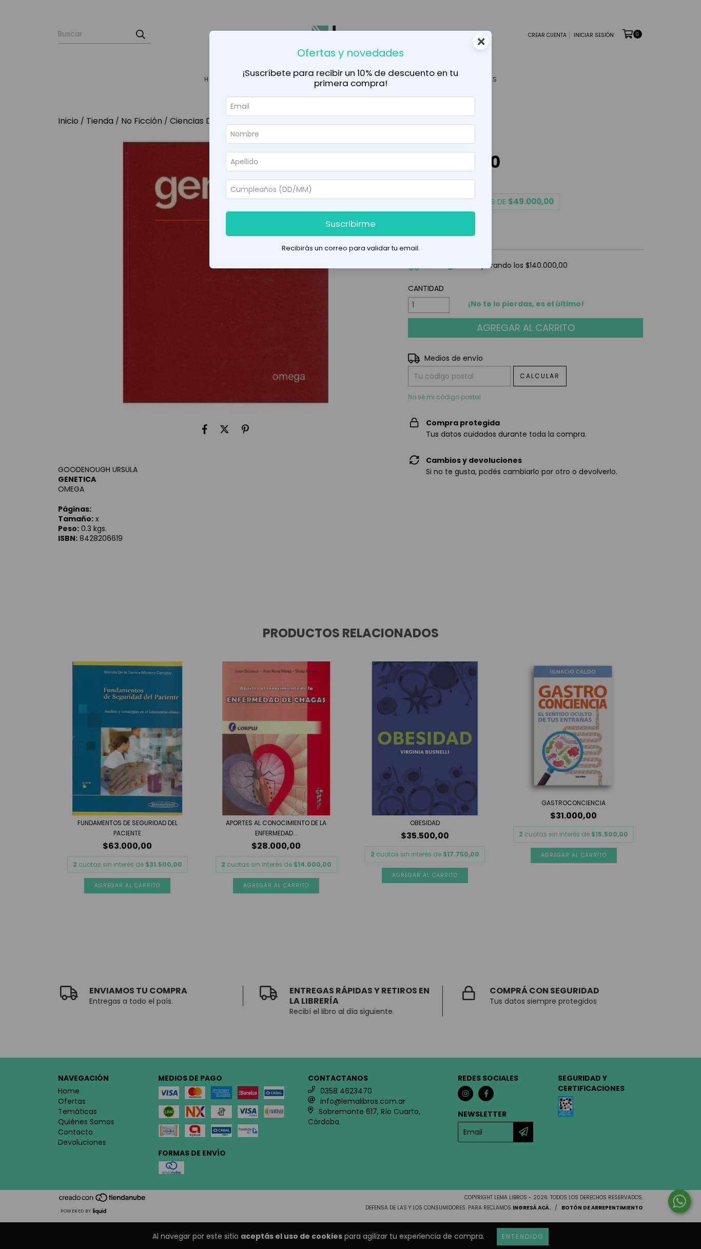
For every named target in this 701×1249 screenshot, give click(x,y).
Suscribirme (350, 224)
